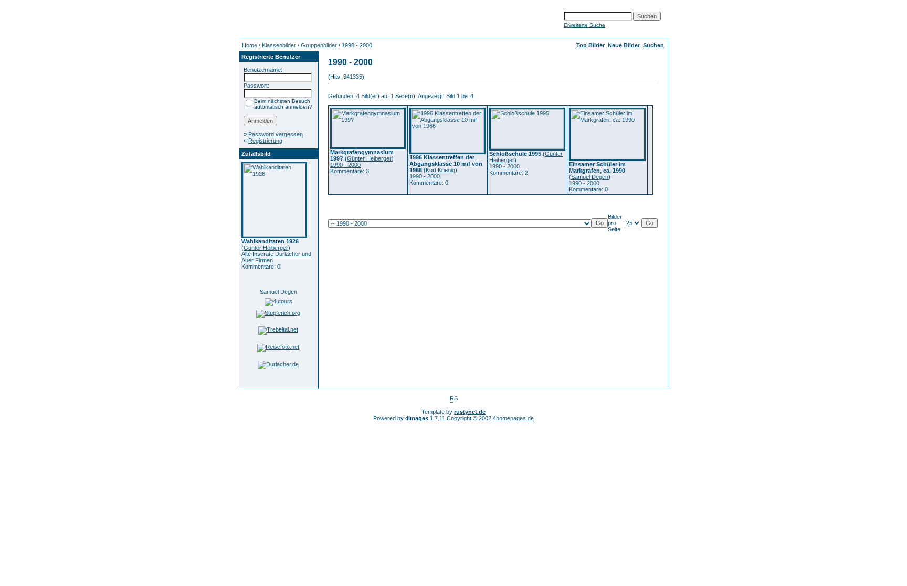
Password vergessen (275, 134)
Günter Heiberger (266, 247)
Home (249, 45)
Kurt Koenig (440, 170)
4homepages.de (513, 418)
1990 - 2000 (345, 165)
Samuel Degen (278, 292)
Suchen (653, 45)
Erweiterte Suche (584, 25)
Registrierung (265, 140)
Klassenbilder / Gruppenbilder (299, 45)
